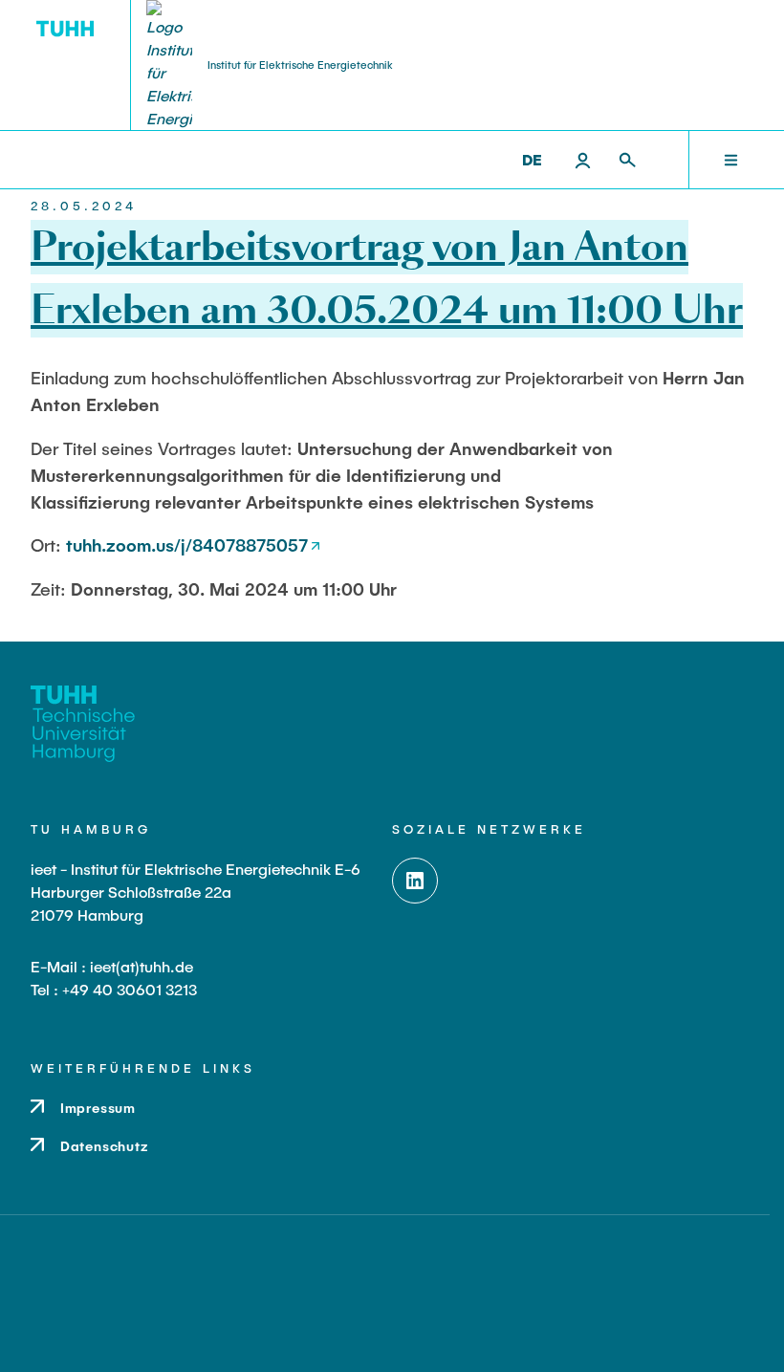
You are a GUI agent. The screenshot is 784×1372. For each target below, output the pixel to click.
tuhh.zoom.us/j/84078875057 (187, 544)
